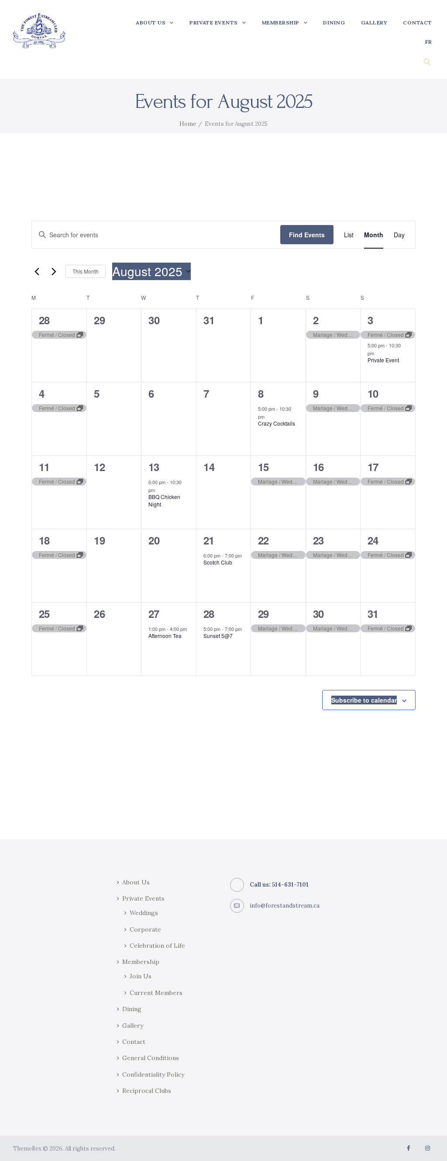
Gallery (132, 1025)
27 (153, 613)
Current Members (156, 993)
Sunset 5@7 (218, 635)
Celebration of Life (157, 946)
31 (373, 613)
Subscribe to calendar (364, 700)
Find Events (307, 234)
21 (208, 540)
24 (373, 540)
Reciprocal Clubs (146, 1091)
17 (373, 466)
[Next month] (53, 271)
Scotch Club (217, 562)
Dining (131, 1009)
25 (44, 613)
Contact (133, 1042)
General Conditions (150, 1058)
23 (318, 540)
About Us (136, 882)
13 (153, 466)
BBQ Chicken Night (164, 500)
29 (263, 613)
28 (44, 319)
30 (318, 613)
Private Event (383, 360)
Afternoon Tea (165, 635)
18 (44, 540)
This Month (85, 271)
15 (263, 466)
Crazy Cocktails (276, 423)
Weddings (144, 913)
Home (187, 124)
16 (318, 466)
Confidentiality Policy (153, 1074)
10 (373, 393)
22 (263, 540)
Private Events (143, 898)
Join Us (140, 976)
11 (44, 466)
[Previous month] (36, 271)
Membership (140, 962)
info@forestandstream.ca (285, 905)
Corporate (145, 929)
